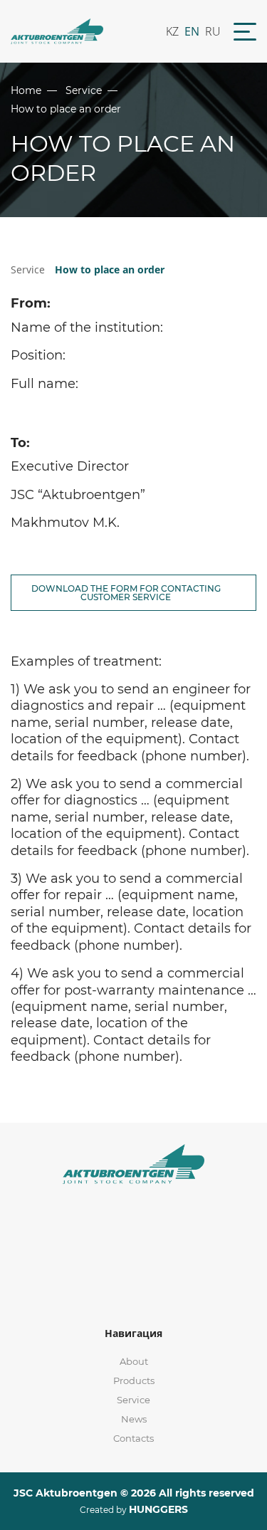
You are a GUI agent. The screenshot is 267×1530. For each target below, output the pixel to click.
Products (134, 1380)
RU (213, 31)
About (134, 1361)
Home (26, 90)
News (134, 1419)
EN (191, 31)
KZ (172, 31)
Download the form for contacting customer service (126, 592)
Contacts (133, 1438)
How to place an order (109, 269)
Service (84, 90)
